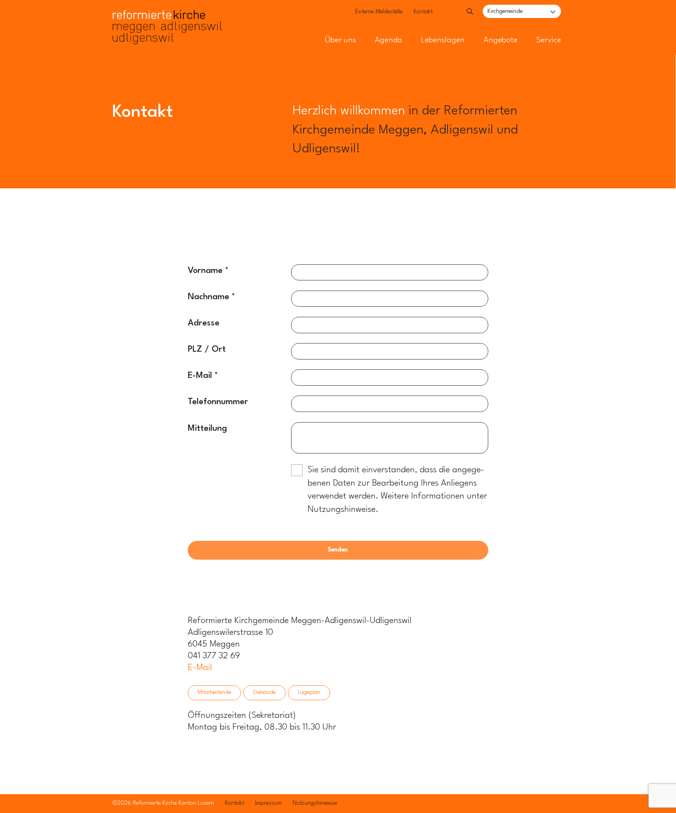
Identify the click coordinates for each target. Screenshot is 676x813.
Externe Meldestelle (379, 12)
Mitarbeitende (214, 693)
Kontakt (423, 12)
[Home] (167, 14)
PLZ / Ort (207, 349)
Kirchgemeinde (505, 11)
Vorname (205, 270)
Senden (338, 550)
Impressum (268, 803)
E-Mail (200, 375)
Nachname (208, 297)
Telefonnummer (218, 401)
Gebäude (264, 693)
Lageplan (309, 693)
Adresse (203, 323)
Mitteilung (207, 428)
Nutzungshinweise (315, 803)
